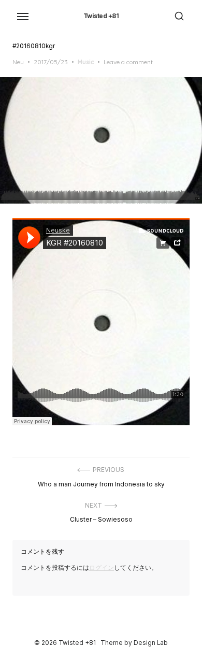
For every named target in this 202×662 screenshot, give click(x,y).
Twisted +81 (101, 16)
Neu (18, 62)
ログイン (101, 567)
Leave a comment (128, 62)
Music (86, 62)
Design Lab (151, 642)
